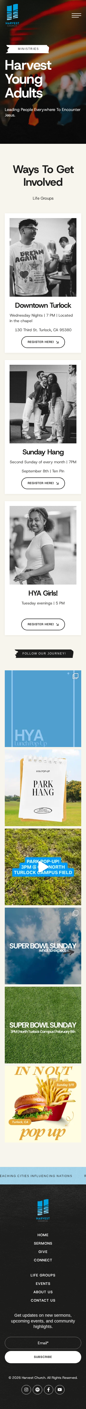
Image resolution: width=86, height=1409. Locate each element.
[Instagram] (26, 1390)
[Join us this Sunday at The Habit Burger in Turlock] (43, 708)
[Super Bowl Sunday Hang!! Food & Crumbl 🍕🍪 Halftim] (43, 946)
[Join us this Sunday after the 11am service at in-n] (43, 1104)
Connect (43, 1260)
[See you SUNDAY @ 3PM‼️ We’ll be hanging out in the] (43, 867)
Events (43, 1283)
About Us (43, 1292)
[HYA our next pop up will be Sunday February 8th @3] (43, 1025)
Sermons (43, 1243)
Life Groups (43, 1275)
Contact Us (43, 1300)
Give (43, 1251)
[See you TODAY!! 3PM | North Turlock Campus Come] (43, 787)
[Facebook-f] (49, 1390)
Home (43, 1235)
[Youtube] (59, 1390)
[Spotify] (37, 1390)
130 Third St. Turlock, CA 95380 (43, 329)
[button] (43, 342)
